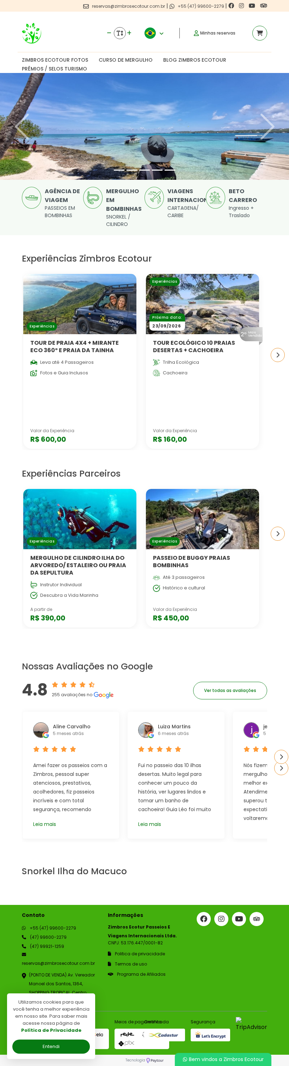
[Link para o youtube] (253, 6)
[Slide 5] (170, 170)
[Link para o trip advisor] (263, 6)
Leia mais (44, 824)
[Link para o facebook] (231, 6)
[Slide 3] (144, 170)
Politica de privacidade (139, 954)
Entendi (51, 1046)
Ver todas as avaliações (230, 690)
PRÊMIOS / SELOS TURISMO (54, 68)
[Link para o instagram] (242, 6)
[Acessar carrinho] (259, 33)
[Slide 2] (132, 170)
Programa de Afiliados (141, 974)
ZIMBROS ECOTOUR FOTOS (55, 59)
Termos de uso (130, 964)
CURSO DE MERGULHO (126, 59)
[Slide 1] (119, 170)
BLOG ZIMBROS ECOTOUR (194, 59)
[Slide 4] (157, 170)
